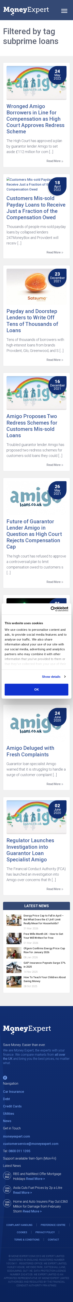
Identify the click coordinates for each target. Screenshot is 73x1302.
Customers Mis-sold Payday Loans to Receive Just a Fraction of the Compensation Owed (35, 207)
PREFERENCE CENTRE (53, 1225)
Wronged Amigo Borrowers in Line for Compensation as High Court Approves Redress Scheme (35, 119)
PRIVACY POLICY (45, 1232)
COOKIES (22, 1232)
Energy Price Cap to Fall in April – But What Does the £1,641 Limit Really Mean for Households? (44, 919)
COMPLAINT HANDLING (19, 1225)
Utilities (8, 1114)
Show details (51, 676)
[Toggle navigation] (64, 11)
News (7, 1121)
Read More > (35, 1179)
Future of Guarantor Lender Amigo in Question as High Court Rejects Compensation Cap (34, 534)
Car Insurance (13, 1092)
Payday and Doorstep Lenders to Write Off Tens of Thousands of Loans (32, 320)
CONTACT (53, 1239)
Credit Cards (12, 1106)
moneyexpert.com (16, 1136)
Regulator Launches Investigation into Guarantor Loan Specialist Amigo (30, 850)
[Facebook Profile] (5, 1078)
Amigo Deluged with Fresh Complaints (30, 751)
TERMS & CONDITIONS (27, 1239)
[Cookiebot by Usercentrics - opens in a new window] (51, 609)
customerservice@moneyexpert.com (30, 1144)
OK (36, 689)
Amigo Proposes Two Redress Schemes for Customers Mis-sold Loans (31, 425)
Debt (6, 1099)
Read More (54, 161)
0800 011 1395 (19, 1151)
